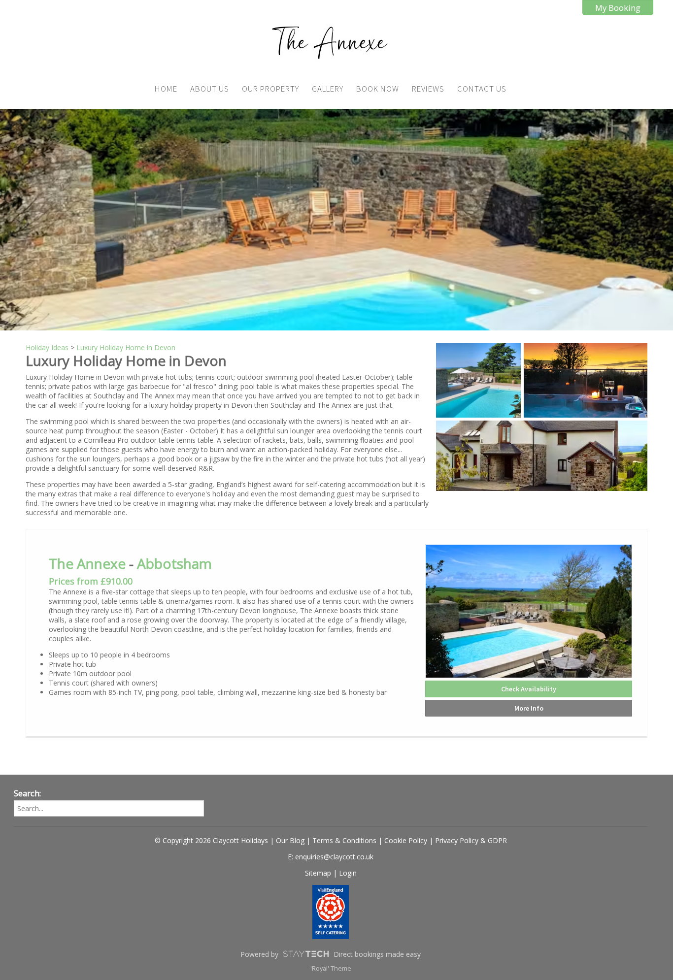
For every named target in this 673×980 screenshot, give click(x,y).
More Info (528, 708)
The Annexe (87, 563)
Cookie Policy (405, 840)
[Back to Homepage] (330, 42)
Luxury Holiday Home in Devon (125, 347)
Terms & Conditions (344, 840)
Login (348, 873)
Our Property (270, 88)
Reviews (428, 88)
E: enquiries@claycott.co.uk (330, 856)
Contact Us (481, 88)
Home (166, 88)
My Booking (617, 7)
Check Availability (528, 689)
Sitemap (318, 873)
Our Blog (290, 840)
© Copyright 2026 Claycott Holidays (211, 840)
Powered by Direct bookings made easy (330, 954)
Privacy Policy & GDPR (471, 840)
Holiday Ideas (47, 347)
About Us (209, 88)
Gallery (327, 88)
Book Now (377, 88)
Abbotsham (174, 563)
